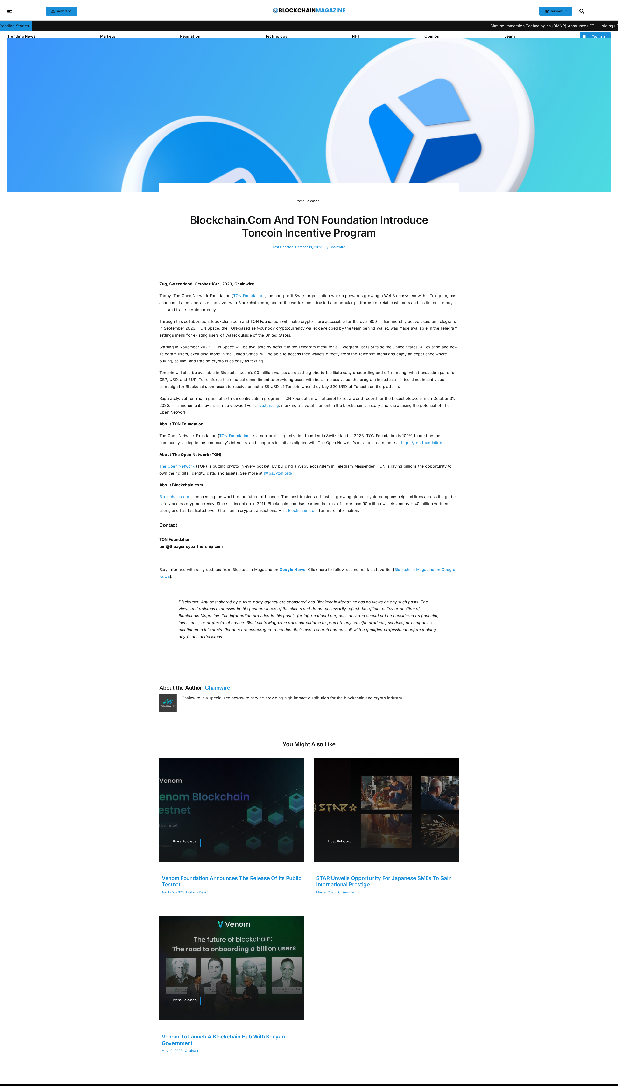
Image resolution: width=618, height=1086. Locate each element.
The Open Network (177, 466)
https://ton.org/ (278, 473)
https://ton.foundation (421, 442)
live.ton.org (268, 405)
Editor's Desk (196, 892)
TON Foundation (248, 295)
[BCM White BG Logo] (309, 9)
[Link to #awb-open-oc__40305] (593, 11)
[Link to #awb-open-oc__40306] (9, 11)
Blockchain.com (174, 496)
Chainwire (337, 247)
